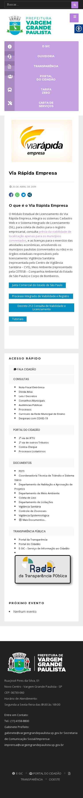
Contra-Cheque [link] (28, 447)
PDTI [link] (21, 471)
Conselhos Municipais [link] (32, 400)
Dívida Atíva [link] (26, 391)
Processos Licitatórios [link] (32, 451)
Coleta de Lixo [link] (27, 497)
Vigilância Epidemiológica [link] (34, 515)
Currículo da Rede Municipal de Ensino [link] (42, 414)
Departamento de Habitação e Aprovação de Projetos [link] (43, 486)
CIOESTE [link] (54, 779)
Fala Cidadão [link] (26, 369)
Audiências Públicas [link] (30, 405)
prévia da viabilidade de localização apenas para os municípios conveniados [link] (40, 236)
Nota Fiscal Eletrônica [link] (31, 387)
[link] (30, 25)
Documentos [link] (22, 463)
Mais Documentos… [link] (34, 519)
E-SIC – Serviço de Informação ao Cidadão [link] (44, 548)
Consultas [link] (21, 379)
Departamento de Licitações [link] (36, 502)
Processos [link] (25, 409)
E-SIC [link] (19, 773)
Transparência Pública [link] (29, 531)
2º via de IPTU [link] (27, 438)
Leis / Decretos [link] (28, 396)
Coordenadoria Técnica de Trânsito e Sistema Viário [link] (44, 478)
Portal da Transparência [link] (33, 539)
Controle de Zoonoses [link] (32, 511)
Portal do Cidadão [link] (26, 430)
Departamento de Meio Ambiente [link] (39, 493)
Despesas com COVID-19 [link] (33, 418)
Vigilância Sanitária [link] (30, 506)
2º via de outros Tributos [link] (33, 442)
